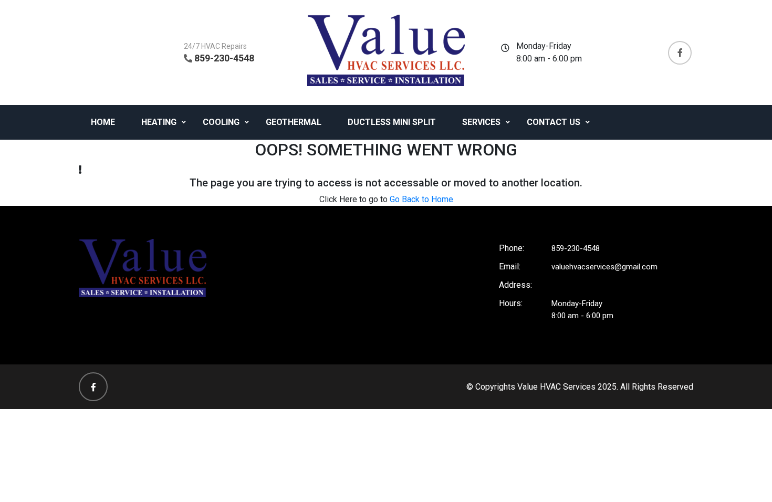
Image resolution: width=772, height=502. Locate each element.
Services (481, 122)
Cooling (221, 122)
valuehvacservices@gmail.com (604, 266)
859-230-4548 (224, 58)
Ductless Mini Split (392, 122)
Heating (158, 122)
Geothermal (293, 122)
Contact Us (553, 122)
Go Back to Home (421, 199)
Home (103, 122)
